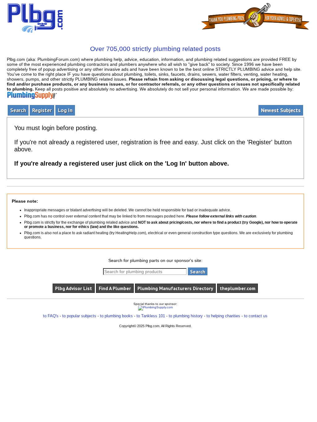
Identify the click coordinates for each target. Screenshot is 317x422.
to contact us (255, 316)
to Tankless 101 (151, 316)
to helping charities (223, 316)
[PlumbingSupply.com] (155, 308)
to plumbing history (186, 316)
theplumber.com (237, 288)
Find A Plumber (115, 288)
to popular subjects (79, 316)
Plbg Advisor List (73, 288)
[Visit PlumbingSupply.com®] (32, 93)
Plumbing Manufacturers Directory (175, 288)
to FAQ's (51, 316)
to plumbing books (116, 316)
